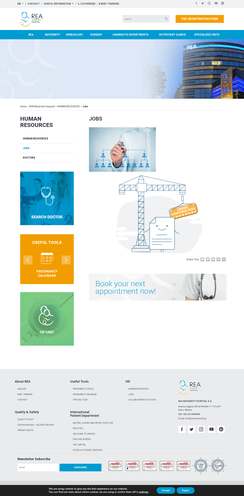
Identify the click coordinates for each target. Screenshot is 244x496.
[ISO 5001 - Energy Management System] (183, 466)
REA (30, 34)
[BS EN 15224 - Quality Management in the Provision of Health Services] (132, 466)
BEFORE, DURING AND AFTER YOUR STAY (93, 423)
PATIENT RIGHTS (25, 430)
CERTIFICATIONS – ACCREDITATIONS (36, 425)
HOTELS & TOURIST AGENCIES (87, 450)
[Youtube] (216, 4)
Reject (185, 490)
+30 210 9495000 (191, 414)
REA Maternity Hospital (41, 106)
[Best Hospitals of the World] (217, 466)
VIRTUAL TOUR (80, 400)
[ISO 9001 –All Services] (115, 466)
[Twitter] (202, 4)
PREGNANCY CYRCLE (83, 389)
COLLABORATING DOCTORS (142, 400)
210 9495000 (87, 3)
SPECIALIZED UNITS (207, 34)
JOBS (131, 394)
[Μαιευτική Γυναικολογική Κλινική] (32, 19)
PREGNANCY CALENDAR (85, 394)
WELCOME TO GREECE (84, 434)
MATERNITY (52, 34)
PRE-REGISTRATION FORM (199, 19)
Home (23, 106)
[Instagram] (209, 4)
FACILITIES (78, 428)
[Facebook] (196, 4)
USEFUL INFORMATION (57, 3)
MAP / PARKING (109, 3)
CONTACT (34, 3)
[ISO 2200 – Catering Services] (166, 466)
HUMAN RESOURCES (68, 106)
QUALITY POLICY (26, 419)
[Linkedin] (222, 4)
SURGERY (96, 34)
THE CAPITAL (79, 445)
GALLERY (22, 389)
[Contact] (157, 287)
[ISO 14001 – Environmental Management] (149, 466)
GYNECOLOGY (74, 34)
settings (143, 492)
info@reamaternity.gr (195, 418)
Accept (166, 490)
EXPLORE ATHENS (82, 439)
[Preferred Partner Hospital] (201, 466)
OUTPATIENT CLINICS (172, 34)
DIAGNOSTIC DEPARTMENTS (130, 34)
